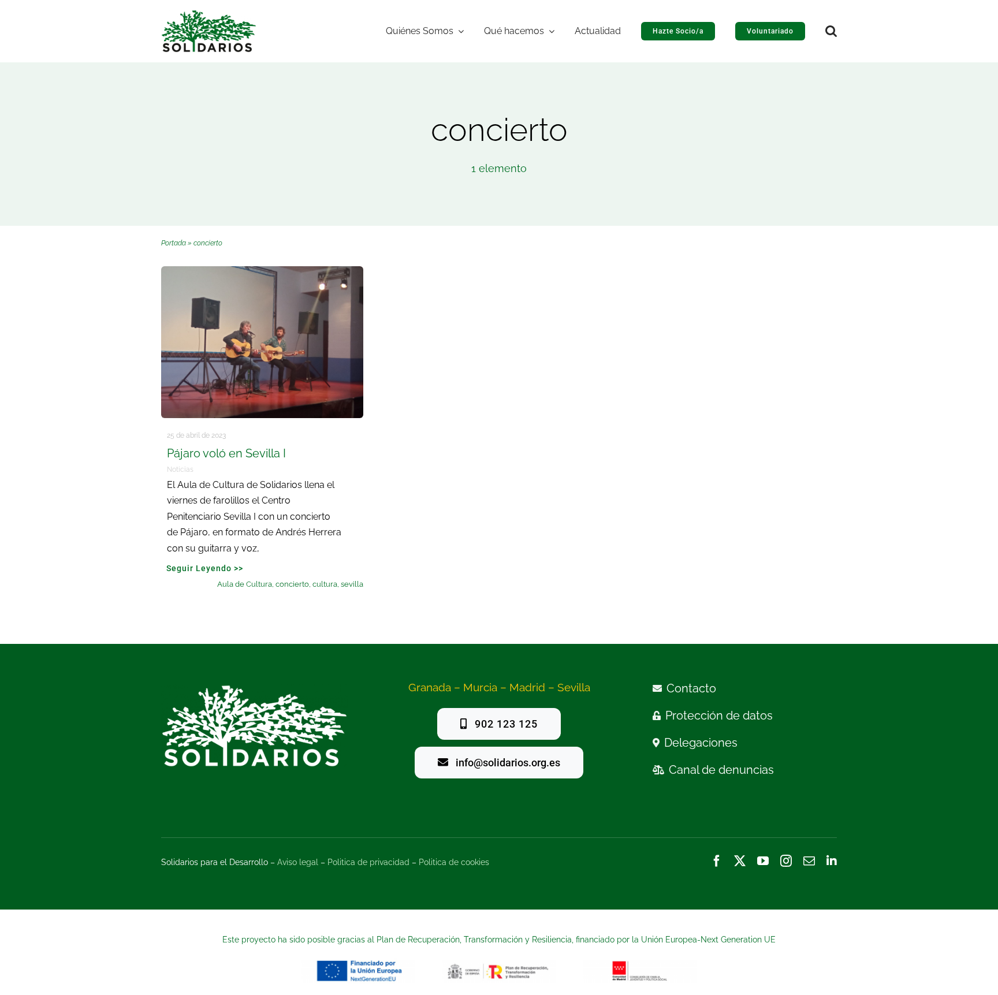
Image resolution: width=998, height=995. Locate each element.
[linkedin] (831, 861)
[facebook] (717, 861)
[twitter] (740, 861)
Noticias (180, 469)
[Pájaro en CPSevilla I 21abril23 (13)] (262, 271)
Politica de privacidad (368, 862)
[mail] (809, 861)
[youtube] (763, 861)
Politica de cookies (454, 862)
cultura (324, 584)
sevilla (352, 584)
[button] (831, 31)
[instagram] (786, 861)
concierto (292, 584)
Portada (173, 243)
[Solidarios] (208, 15)
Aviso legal (297, 862)
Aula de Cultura (244, 584)
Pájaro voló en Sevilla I (226, 453)
